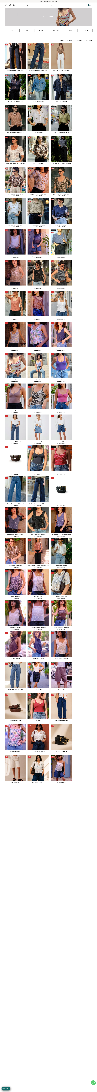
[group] (48, 1)
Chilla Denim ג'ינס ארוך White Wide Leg (61, 70)
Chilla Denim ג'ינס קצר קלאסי (61, 441)
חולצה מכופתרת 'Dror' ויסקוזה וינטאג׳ (61, 132)
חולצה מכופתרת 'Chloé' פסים (61, 287)
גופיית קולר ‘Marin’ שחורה (38, 658)
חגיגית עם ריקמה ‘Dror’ (38, 132)
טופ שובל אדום (38, 720)
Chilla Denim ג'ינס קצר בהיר (38, 441)
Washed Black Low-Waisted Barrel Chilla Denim (38, 565)
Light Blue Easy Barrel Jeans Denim (15, 689)
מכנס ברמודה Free (15, 782)
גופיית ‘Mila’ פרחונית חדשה (15, 751)
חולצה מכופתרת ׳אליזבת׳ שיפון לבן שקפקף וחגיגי (15, 163)
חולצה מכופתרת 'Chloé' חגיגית (15, 256)
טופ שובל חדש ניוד (15, 410)
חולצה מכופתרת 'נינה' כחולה (61, 256)
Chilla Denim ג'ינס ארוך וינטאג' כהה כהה (15, 70)
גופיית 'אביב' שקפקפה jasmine (61, 658)
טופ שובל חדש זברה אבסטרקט (38, 410)
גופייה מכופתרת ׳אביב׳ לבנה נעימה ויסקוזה (61, 318)
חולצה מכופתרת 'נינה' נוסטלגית (38, 225)
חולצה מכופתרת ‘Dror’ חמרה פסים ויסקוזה (15, 132)
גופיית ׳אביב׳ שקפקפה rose (15, 627)
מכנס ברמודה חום (61, 689)
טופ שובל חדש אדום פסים (61, 472)
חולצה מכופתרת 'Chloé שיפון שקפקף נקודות (38, 256)
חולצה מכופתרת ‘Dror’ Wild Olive (15, 565)
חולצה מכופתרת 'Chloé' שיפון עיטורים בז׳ (15, 287)
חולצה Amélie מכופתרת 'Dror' (38, 782)
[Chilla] (88, 5)
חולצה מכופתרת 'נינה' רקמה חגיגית (15, 225)
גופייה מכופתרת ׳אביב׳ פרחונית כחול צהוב (15, 348)
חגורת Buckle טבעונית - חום (15, 720)
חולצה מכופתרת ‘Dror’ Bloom (61, 596)
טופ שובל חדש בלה (15, 379)
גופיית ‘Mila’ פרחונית (15, 596)
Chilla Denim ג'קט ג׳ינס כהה (61, 101)
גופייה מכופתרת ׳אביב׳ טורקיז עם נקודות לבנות (61, 534)
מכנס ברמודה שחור (38, 689)
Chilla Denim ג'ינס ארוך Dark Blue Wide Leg (38, 503)
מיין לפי (70, 40)
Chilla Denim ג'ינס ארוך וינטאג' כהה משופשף (38, 70)
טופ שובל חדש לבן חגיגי (38, 379)
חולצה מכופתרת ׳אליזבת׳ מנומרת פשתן (61, 194)
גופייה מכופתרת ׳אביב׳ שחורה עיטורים (38, 534)
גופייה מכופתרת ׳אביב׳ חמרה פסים (38, 318)
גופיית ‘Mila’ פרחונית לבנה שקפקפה (38, 627)
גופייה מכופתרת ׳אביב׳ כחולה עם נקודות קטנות (61, 348)
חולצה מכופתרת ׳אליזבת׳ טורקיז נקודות (15, 534)
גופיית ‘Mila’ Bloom (38, 596)
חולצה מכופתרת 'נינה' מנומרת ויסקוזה (15, 194)
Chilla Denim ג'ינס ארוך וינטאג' (15, 441)
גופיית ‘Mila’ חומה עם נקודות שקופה (61, 627)
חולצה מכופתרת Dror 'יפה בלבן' (38, 751)
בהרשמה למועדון (44, 1)
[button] (44, 5)
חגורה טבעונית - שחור (61, 503)
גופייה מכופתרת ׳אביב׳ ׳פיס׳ (38, 348)
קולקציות (86, 40)
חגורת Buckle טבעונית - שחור (61, 751)
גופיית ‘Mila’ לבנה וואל (61, 782)
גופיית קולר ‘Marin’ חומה (15, 658)
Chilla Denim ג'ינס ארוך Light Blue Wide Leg (15, 503)
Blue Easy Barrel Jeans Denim (61, 720)
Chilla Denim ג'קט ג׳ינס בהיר (38, 101)
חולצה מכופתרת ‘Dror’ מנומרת (38, 163)
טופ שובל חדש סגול (61, 379)
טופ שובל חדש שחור (38, 472)
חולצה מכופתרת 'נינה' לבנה (61, 565)
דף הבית (90, 40)
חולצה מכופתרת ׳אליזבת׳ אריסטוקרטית (38, 194)
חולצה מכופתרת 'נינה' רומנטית (61, 225)
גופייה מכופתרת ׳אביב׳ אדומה (15, 318)
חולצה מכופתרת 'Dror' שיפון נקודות (15, 101)
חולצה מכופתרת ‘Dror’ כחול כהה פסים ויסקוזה (61, 163)
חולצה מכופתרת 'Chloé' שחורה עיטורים (38, 287)
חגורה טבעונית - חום (15, 472)
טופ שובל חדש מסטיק (61, 410)
